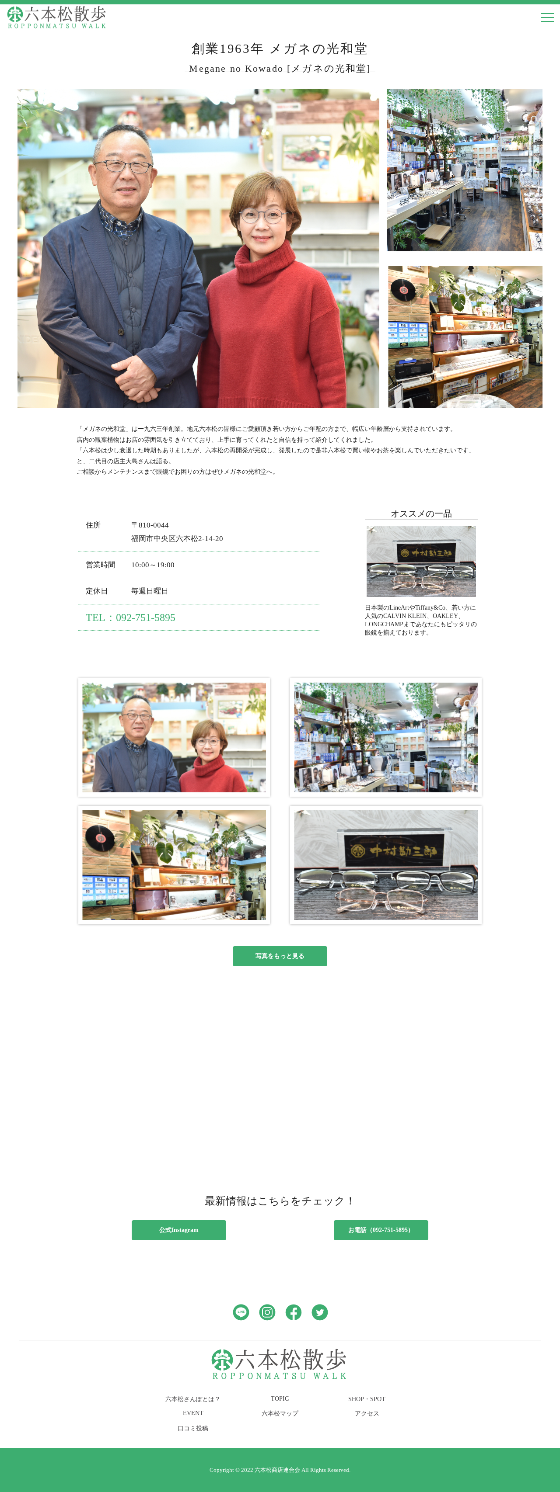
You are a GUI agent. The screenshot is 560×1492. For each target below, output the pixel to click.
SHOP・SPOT (366, 1398)
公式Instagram (179, 1229)
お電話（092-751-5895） (381, 1229)
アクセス (367, 1413)
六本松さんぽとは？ (192, 1398)
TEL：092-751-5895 (130, 617)
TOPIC (280, 1398)
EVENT (193, 1412)
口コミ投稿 (193, 1428)
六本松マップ (280, 1413)
